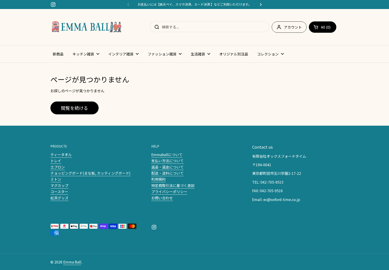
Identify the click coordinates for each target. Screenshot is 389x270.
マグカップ (59, 185)
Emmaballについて (167, 154)
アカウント (293, 27)
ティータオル (61, 154)
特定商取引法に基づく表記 (172, 185)
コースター (59, 191)
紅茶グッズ (59, 198)
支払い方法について (167, 160)
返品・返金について (167, 167)
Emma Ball (72, 262)
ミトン (55, 179)
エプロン (57, 167)
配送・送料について (167, 173)
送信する (155, 27)
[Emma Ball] (86, 27)
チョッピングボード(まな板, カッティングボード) (90, 173)
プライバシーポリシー (169, 191)
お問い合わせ (162, 198)
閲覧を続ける (74, 108)
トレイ (55, 160)
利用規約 (158, 179)
